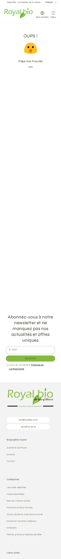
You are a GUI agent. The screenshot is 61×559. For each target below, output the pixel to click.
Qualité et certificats (17, 447)
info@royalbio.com (28, 420)
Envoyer (30, 358)
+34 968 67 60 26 (28, 426)
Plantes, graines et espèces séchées (24, 534)
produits (11, 454)
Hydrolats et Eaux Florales (20, 507)
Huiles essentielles (15, 494)
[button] (53, 14)
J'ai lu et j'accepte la (26, 367)
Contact (11, 461)
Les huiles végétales (16, 487)
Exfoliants (12, 528)
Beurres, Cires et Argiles (18, 501)
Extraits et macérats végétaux (21, 521)
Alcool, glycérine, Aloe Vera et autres (25, 514)
